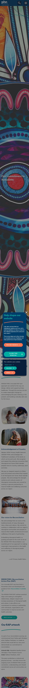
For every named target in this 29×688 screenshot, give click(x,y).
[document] (14, 344)
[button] (26, 312)
